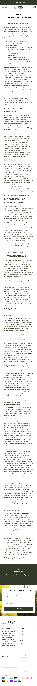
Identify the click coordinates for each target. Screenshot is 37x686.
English (12, 666)
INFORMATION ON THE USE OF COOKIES (16, 291)
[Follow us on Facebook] (22, 655)
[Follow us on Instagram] (26, 655)
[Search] (6, 7)
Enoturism (23, 640)
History (22, 637)
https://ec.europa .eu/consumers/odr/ (15, 554)
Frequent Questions (8, 660)
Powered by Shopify (22, 671)
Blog (21, 643)
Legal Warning (6, 654)
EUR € (4, 666)
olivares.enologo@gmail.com (16, 57)
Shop (21, 634)
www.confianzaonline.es (11, 536)
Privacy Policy (6, 657)
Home (22, 631)
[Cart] (34, 7)
